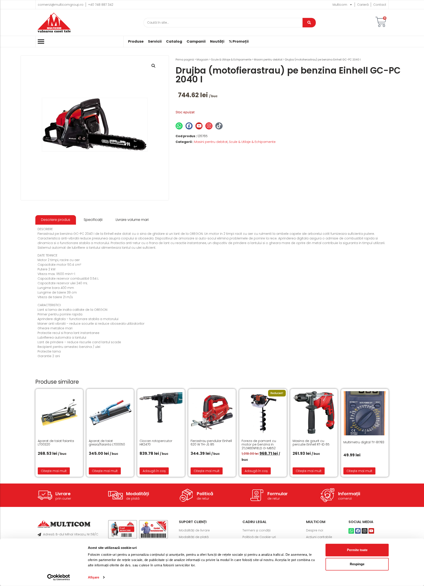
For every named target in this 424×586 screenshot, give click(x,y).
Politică (205, 494)
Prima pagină (185, 59)
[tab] (55, 220)
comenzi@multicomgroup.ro (60, 4)
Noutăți (217, 41)
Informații (349, 494)
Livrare (63, 494)
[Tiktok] (218, 125)
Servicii (155, 41)
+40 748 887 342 (100, 4)
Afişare (93, 577)
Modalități (137, 494)
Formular (277, 494)
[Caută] (309, 22)
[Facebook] (189, 125)
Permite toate (357, 550)
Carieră (363, 4)
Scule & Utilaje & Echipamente (231, 59)
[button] (153, 66)
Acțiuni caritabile (319, 537)
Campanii (196, 41)
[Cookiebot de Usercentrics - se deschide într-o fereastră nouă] (58, 577)
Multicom (340, 4)
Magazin (202, 59)
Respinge (357, 564)
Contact (379, 4)
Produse (136, 41)
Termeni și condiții (256, 530)
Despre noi (314, 530)
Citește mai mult (54, 471)
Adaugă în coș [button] (154, 471)
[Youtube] (199, 125)
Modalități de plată (193, 537)
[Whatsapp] (179, 125)
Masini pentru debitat (268, 59)
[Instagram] (208, 125)
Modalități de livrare (194, 530)
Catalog (174, 41)
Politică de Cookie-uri (259, 537)
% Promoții (239, 41)
